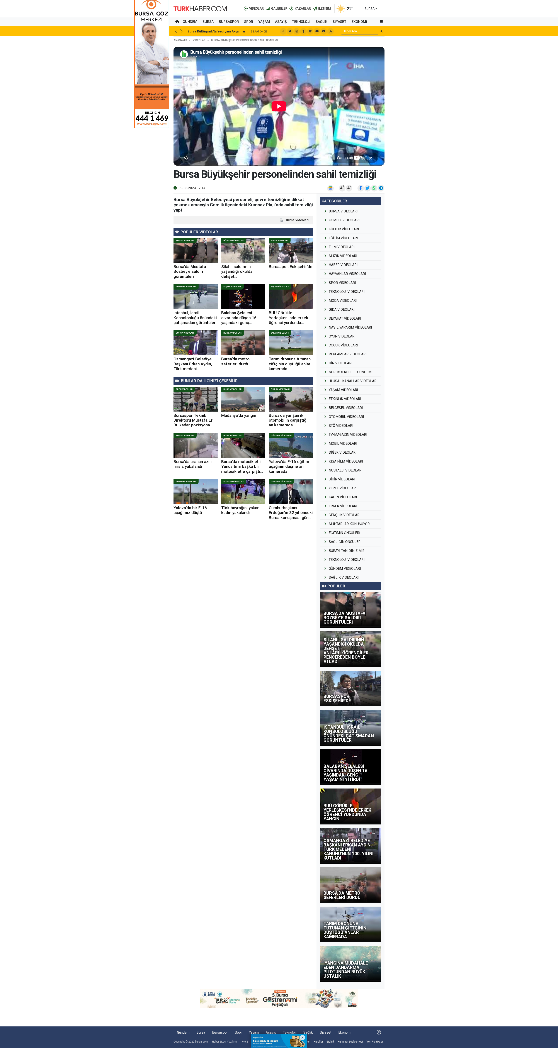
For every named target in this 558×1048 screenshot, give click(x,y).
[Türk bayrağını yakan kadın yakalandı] (243, 491)
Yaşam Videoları (232, 286)
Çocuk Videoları (343, 345)
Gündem (190, 22)
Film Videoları (342, 247)
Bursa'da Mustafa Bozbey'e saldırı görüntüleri (190, 271)
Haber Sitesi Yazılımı (224, 1041)
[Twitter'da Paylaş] (367, 188)
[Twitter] (290, 31)
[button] (381, 21)
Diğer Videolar (342, 452)
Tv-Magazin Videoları (348, 434)
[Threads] (310, 31)
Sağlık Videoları (344, 577)
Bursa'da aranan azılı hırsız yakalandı (193, 464)
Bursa (208, 22)
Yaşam (264, 22)
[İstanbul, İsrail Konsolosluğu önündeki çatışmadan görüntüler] (196, 296)
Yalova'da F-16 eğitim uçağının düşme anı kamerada (289, 466)
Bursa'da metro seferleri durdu (235, 361)
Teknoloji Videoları (347, 292)
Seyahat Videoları (345, 318)
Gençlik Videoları (345, 515)
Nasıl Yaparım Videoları (350, 327)
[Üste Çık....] (378, 1032)
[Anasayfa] (177, 21)
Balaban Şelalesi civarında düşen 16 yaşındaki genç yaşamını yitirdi (239, 320)
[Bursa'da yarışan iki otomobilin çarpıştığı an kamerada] (291, 399)
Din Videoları (340, 363)
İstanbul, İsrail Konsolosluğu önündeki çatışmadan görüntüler (195, 317)
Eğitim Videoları (343, 238)
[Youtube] (317, 31)
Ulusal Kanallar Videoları (353, 381)
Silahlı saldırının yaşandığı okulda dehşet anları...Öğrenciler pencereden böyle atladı (238, 278)
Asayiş (281, 22)
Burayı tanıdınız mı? (346, 551)
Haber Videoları (343, 265)
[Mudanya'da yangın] (243, 399)
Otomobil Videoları (346, 417)
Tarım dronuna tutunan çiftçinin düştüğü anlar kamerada (290, 363)
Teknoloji (301, 22)
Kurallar (318, 1041)
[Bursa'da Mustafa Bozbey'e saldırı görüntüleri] (196, 250)
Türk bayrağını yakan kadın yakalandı (240, 510)
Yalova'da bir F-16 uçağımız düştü (190, 510)
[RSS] (330, 31)
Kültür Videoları (344, 229)
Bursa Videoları (297, 220)
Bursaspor (229, 22)
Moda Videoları (343, 300)
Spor (248, 22)
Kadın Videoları (343, 497)
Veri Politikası (374, 1041)
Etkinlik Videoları (345, 399)
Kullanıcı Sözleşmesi (350, 1041)
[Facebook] (283, 31)
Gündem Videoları (233, 240)
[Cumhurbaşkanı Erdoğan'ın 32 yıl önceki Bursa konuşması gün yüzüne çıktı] (291, 491)
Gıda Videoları (342, 309)
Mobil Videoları (343, 443)
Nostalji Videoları (345, 470)
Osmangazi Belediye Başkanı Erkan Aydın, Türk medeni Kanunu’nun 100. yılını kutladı (193, 368)
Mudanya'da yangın (238, 415)
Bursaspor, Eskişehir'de (290, 266)
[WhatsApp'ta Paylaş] (374, 188)
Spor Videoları (279, 240)
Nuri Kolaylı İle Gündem (350, 372)
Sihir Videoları (342, 479)
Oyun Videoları (342, 336)
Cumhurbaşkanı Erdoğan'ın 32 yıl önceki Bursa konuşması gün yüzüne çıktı (291, 515)
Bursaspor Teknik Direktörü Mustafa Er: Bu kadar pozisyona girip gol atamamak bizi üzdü (195, 425)
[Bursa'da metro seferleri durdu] (243, 342)
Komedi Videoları (344, 220)
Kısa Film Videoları (346, 461)
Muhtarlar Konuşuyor (349, 524)
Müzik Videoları (343, 256)
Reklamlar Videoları (348, 354)
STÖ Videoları (341, 426)
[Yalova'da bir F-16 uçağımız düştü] (196, 491)
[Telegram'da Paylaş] (381, 188)
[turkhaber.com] (200, 8)
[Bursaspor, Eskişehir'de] (291, 250)
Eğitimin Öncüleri (344, 533)
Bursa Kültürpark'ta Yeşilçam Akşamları (216, 31)
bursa (370, 8)
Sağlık (321, 22)
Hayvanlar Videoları (347, 274)
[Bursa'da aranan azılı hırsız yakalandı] (196, 445)
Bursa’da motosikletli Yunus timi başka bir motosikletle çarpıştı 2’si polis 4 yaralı (241, 469)
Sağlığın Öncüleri (345, 542)
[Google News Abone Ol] (330, 188)
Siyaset (339, 22)
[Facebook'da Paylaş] (360, 188)
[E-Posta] (323, 31)
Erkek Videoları (343, 506)
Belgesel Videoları (346, 408)
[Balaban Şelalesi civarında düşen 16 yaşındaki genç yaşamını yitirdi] (243, 296)
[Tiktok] (303, 31)
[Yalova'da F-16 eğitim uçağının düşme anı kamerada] (291, 445)
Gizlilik (330, 1041)
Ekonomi (359, 22)
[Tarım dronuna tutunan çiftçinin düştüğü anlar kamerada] (291, 342)
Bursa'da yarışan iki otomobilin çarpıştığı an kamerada (288, 420)
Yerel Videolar (342, 488)
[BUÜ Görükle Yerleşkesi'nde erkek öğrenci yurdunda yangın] (291, 296)
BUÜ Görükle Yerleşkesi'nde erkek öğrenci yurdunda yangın (288, 320)
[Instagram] (296, 31)
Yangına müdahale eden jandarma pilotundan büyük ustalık (345, 969)
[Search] (381, 31)
